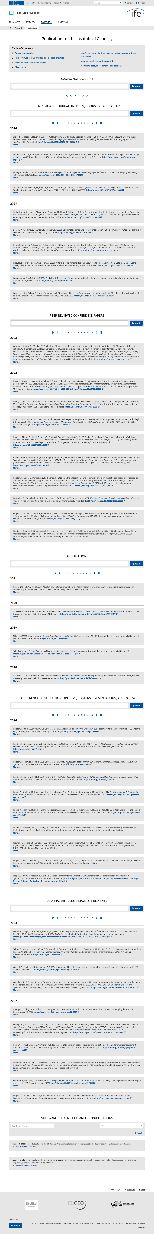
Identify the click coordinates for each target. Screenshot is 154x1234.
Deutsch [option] (141, 3)
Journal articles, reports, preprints (97, 61)
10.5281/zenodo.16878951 (26, 1146)
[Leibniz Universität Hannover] (16, 3)
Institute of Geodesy (28, 12)
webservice (88, 1223)
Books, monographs (24, 53)
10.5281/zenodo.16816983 (26, 1165)
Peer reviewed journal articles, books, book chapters (39, 57)
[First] (67, 95)
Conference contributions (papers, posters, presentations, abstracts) (108, 55)
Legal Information (103, 1223)
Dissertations (21, 67)
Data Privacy (118, 1223)
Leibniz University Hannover (50, 1223)
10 (92, 123)
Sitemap (141, 1227)
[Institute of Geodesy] (10, 28)
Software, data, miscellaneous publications (101, 65)
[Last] (100, 123)
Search (137, 86)
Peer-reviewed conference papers (30, 62)
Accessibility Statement (135, 1223)
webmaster (131, 1190)
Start (120, 2)
